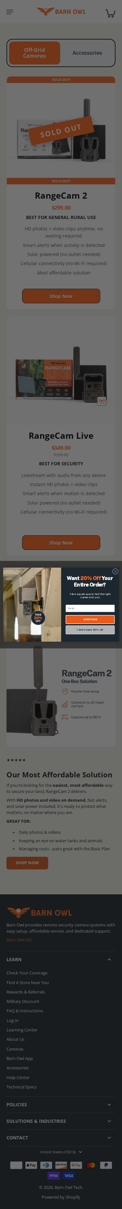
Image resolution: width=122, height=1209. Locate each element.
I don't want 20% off (90, 629)
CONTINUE (90, 619)
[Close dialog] (115, 571)
